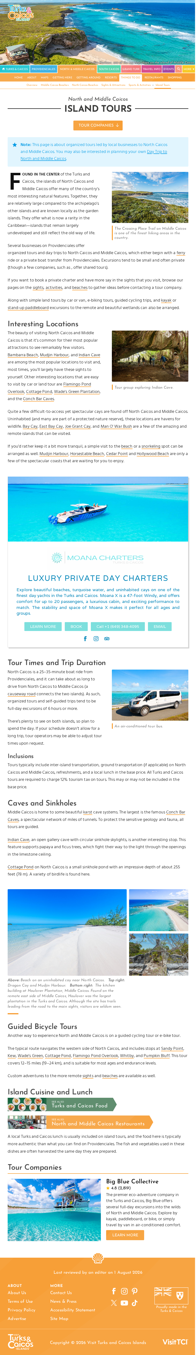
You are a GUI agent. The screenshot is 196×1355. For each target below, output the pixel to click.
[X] (114, 1303)
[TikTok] (134, 1303)
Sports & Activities (140, 85)
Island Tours (162, 85)
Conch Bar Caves (38, 399)
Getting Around (88, 77)
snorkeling (151, 446)
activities (54, 287)
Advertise (17, 1319)
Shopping (175, 77)
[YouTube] (124, 1303)
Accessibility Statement (72, 1310)
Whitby (127, 1055)
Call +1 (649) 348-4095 (118, 626)
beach (127, 446)
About (32, 77)
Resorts (111, 77)
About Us (17, 1293)
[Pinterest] (134, 1291)
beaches (79, 287)
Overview (32, 85)
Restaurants (154, 77)
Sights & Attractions (113, 85)
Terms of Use (20, 1302)
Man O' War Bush (116, 426)
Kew (12, 1055)
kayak (166, 300)
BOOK (76, 626)
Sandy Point (172, 1048)
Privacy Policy (21, 1310)
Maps (44, 77)
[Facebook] (85, 639)
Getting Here (62, 77)
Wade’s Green (30, 1055)
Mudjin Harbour (54, 355)
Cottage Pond (39, 391)
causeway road (21, 694)
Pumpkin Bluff (156, 1055)
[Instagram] (96, 639)
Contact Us (61, 1293)
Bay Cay (30, 426)
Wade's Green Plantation (77, 391)
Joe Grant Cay (78, 426)
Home (18, 77)
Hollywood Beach (153, 453)
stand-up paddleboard (28, 307)
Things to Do (130, 77)
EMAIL (160, 626)
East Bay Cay (51, 426)
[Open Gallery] (150, 221)
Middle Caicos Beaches (55, 85)
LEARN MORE (43, 626)
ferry (181, 253)
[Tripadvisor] (107, 639)
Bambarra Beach (23, 355)
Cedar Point (117, 453)
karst (87, 812)
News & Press (63, 1302)
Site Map (59, 1319)
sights (38, 287)
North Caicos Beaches (85, 85)
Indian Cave (89, 355)
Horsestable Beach (87, 453)
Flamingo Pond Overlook (95, 1055)
